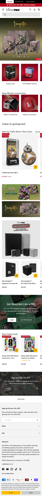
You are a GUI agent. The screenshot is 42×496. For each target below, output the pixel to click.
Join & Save (31, 254)
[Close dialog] (40, 236)
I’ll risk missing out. (31, 257)
